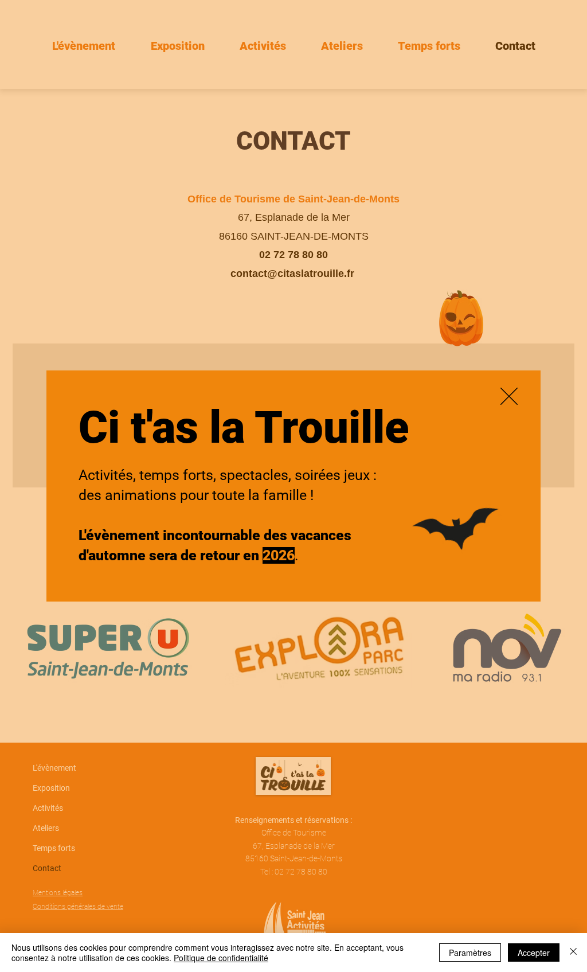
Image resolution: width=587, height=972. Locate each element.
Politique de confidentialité (221, 957)
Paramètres (470, 952)
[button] (509, 396)
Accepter (534, 952)
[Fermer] (573, 952)
